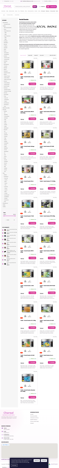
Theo (5, 96)
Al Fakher (6, 41)
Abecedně (42, 55)
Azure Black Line (7, 31)
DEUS (5, 49)
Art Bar (5, 133)
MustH (5, 69)
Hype (5, 121)
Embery (5, 136)
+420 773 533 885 (6, 429)
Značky (4, 206)
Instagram (32, 423)
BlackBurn (6, 42)
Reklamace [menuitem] (47, 11)
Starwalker (6, 94)
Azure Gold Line (7, 36)
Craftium (5, 46)
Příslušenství (5, 203)
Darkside (5, 47)
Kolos (5, 156)
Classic (5, 183)
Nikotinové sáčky (6, 108)
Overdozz (6, 71)
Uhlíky (4, 205)
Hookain (5, 61)
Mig (5, 166)
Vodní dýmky (5, 22)
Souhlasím (44, 460)
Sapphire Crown (7, 72)
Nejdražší (36, 55)
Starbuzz (5, 88)
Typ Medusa (6, 196)
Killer (5, 158)
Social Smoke (6, 86)
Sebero (5, 74)
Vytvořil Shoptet (54, 464)
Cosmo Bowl (6, 116)
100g (5, 32)
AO (4, 113)
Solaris (5, 144)
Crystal (5, 180)
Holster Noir (6, 59)
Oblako (5, 124)
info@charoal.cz (6, 432)
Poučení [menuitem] (57, 11)
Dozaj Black (6, 54)
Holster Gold (6, 57)
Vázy (4, 173)
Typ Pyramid (6, 195)
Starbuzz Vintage (7, 91)
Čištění (5, 174)
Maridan (5, 67)
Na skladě (10, 220)
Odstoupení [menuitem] (43, 11)
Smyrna (5, 81)
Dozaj (5, 51)
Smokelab (6, 143)
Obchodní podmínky (33, 416)
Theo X (5, 101)
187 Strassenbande (7, 27)
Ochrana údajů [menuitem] (52, 11)
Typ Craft (6, 178)
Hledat (34, 6)
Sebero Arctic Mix (7, 79)
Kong (5, 123)
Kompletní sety (7, 24)
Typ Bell (5, 198)
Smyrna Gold (6, 84)
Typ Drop (6, 186)
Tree (5, 185)
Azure (5, 29)
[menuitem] (3, 11)
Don (5, 154)
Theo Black (6, 99)
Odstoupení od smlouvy (34, 417)
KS (4, 153)
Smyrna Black (7, 82)
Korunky (4, 109)
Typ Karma (6, 200)
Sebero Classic (7, 76)
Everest (5, 66)
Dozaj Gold (6, 52)
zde (28, 462)
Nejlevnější (30, 55)
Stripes (5, 193)
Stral (5, 106)
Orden (5, 126)
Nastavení (14, 465)
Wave (5, 181)
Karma (5, 163)
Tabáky (4, 26)
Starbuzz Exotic (7, 89)
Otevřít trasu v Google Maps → (7, 459)
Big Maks (6, 114)
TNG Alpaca (6, 104)
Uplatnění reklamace (33, 419)
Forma (5, 149)
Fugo (5, 119)
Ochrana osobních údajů (34, 421)
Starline (5, 92)
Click (5, 201)
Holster (5, 56)
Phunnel (5, 129)
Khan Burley (6, 64)
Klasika (5, 111)
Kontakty (31, 414)
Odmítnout (36, 460)
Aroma (5, 159)
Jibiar (5, 62)
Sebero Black (6, 77)
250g (5, 34)
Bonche (5, 44)
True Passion (6, 103)
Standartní (6, 176)
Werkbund (6, 128)
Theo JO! (6, 98)
